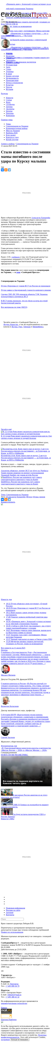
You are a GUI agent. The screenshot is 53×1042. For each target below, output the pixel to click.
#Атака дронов (39, 497)
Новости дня (6, 599)
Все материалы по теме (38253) (14, 307)
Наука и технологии (14, 83)
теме (18, 272)
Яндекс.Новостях (10, 324)
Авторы (9, 107)
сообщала (16, 257)
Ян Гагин (28, 36)
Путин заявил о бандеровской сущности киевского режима (26, 290)
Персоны (10, 113)
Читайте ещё (6, 429)
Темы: (8, 124)
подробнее (5, 1040)
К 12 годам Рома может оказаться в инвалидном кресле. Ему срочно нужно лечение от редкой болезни (26, 437)
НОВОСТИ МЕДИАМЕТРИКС (14, 755)
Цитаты (9, 111)
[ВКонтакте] (2, 169)
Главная (9, 54)
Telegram (27, 327)
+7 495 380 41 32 (12, 997)
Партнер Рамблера (9, 1020)
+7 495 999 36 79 (12, 986)
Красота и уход (12, 137)
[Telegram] (9, 169)
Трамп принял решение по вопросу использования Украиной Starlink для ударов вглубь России (22, 474)
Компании (10, 115)
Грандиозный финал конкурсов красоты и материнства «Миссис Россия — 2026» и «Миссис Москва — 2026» (26, 749)
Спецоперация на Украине (17, 126)
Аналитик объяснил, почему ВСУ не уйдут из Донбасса (24, 471)
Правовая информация (15, 908)
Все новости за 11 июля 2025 (13, 648)
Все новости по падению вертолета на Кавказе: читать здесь (23, 782)
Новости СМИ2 (7, 819)
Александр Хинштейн (40, 218)
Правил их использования (12, 932)
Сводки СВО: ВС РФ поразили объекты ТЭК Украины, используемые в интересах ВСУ (24, 295)
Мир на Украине (13, 131)
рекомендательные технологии (14, 1003)
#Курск (29, 497)
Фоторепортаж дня (9, 746)
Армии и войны (12, 63)
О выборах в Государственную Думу (16, 652)
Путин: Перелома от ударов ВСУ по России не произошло (25, 286)
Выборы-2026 (12, 133)
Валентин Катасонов (10, 706)
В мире (9, 74)
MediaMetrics (38, 327)
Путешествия (11, 65)
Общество (10, 58)
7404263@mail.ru (14, 995)
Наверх (4, 1008)
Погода (9, 87)
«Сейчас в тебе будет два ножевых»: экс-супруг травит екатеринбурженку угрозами (28, 627)
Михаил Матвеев (8, 675)
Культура (9, 85)
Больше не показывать (19, 1040)
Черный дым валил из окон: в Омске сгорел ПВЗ (29, 639)
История (9, 89)
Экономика (10, 60)
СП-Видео (10, 104)
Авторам (9, 912)
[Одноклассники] (5, 169)
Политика (10, 56)
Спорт (8, 69)
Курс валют (11, 135)
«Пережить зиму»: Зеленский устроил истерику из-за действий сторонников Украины (28, 622)
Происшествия (12, 80)
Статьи (9, 100)
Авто (8, 67)
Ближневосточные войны (16, 128)
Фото (8, 102)
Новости (9, 98)
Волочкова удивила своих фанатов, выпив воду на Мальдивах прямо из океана (28, 631)
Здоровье (10, 71)
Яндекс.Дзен (17, 327)
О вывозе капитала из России (13, 683)
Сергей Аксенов (8, 737)
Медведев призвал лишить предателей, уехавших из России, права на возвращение (25, 642)
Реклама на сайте (13, 910)
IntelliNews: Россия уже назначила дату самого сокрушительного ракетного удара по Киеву (20, 483)
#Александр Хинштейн (16, 497)
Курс (3, 24)
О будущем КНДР (8, 715)
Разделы (4, 93)
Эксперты (10, 109)
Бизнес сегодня (12, 76)
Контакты (10, 915)
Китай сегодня (12, 139)
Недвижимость (12, 78)
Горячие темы (7, 120)
